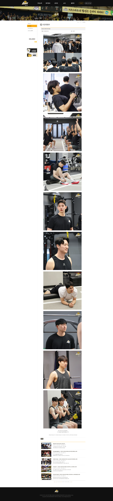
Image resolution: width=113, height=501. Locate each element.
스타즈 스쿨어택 (30, 30)
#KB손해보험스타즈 (52, 435)
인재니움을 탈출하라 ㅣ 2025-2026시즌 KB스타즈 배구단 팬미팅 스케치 (65, 451)
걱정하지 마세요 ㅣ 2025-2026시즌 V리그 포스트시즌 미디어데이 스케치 (65, 459)
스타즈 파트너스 (30, 28)
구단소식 (29, 23)
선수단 (56, 3)
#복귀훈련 (75, 435)
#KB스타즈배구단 (66, 435)
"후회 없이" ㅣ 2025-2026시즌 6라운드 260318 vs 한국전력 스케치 (65, 466)
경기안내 (48, 3)
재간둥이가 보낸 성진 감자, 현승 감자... (59, 443)
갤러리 (72, 3)
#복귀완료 (71, 435)
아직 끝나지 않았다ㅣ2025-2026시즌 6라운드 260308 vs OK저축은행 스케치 (66, 474)
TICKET (81, 3)
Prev (36, 41)
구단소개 (39, 3)
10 (68, 481)
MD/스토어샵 (88, 3)
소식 (64, 3)
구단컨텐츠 (29, 25)
